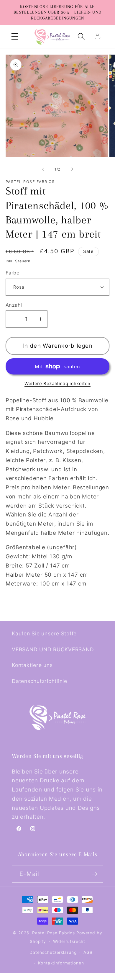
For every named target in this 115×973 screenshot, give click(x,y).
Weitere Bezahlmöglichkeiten (57, 383)
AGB (88, 952)
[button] (15, 36)
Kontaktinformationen (61, 963)
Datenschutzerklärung (53, 952)
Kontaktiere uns (32, 665)
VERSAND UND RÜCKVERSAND (53, 649)
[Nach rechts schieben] (72, 169)
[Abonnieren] (95, 874)
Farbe (12, 273)
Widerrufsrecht (69, 941)
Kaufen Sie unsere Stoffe (44, 633)
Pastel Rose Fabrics (53, 933)
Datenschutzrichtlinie (39, 681)
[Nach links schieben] (43, 169)
